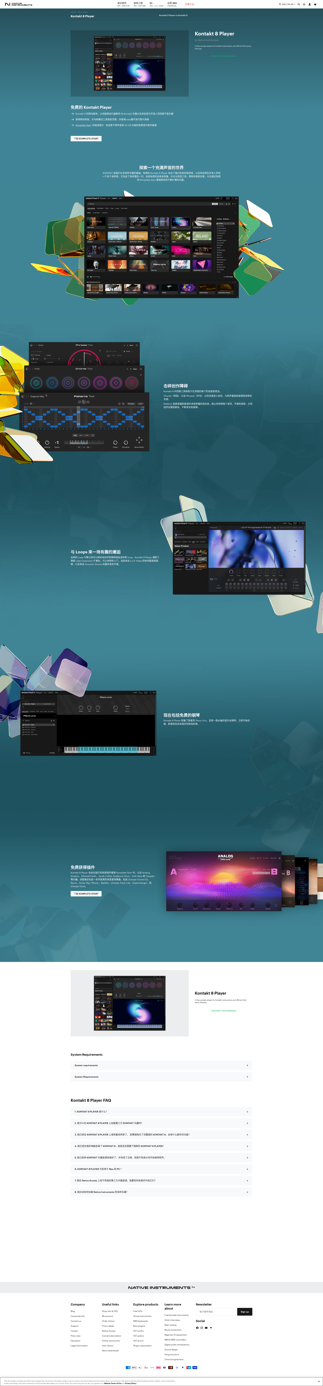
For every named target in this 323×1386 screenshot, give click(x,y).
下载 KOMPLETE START (86, 138)
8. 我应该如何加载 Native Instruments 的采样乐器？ (101, 1192)
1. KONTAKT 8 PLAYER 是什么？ (91, 1111)
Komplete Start (83, 125)
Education (75, 1341)
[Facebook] (197, 1327)
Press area (75, 1336)
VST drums (138, 1341)
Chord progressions (174, 1359)
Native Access (108, 1331)
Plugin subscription (142, 1346)
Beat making (170, 1325)
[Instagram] (201, 1327)
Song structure (172, 1354)
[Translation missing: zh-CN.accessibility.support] (304, 4)
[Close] (319, 1381)
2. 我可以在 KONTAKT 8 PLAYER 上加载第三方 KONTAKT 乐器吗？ (109, 1123)
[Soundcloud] (210, 1327)
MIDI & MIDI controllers (175, 1340)
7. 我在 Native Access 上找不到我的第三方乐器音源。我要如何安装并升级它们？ (116, 1180)
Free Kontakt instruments (177, 1315)
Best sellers (83, 12)
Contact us (76, 1321)
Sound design (171, 1350)
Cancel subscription (111, 1336)
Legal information (79, 1346)
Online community (111, 1341)
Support (74, 1326)
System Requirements (86, 1077)
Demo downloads (110, 1351)
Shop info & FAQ (110, 1311)
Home (73, 12)
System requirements (86, 1065)
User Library (107, 1346)
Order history (108, 1321)
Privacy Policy (130, 1383)
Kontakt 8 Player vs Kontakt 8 (173, 15)
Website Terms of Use (113, 1383)
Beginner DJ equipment (176, 1335)
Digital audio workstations (177, 1345)
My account (107, 1316)
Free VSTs (137, 1311)
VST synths (138, 1331)
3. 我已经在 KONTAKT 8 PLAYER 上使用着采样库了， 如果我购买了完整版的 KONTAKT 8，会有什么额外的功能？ (133, 1134)
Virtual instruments (142, 1316)
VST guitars (138, 1336)
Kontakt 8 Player (82, 16)
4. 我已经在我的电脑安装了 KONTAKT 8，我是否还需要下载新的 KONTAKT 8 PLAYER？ (120, 1146)
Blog (73, 1311)
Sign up (245, 1312)
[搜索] (299, 4)
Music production (173, 1330)
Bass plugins (139, 1326)
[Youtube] (206, 1327)
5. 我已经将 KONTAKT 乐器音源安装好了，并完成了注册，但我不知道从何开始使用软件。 (120, 1157)
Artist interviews (172, 1320)
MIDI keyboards (140, 1321)
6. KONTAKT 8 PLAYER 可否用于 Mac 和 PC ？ (99, 1169)
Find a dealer (108, 1326)
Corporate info (78, 1316)
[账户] (309, 4)
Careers (74, 1331)
